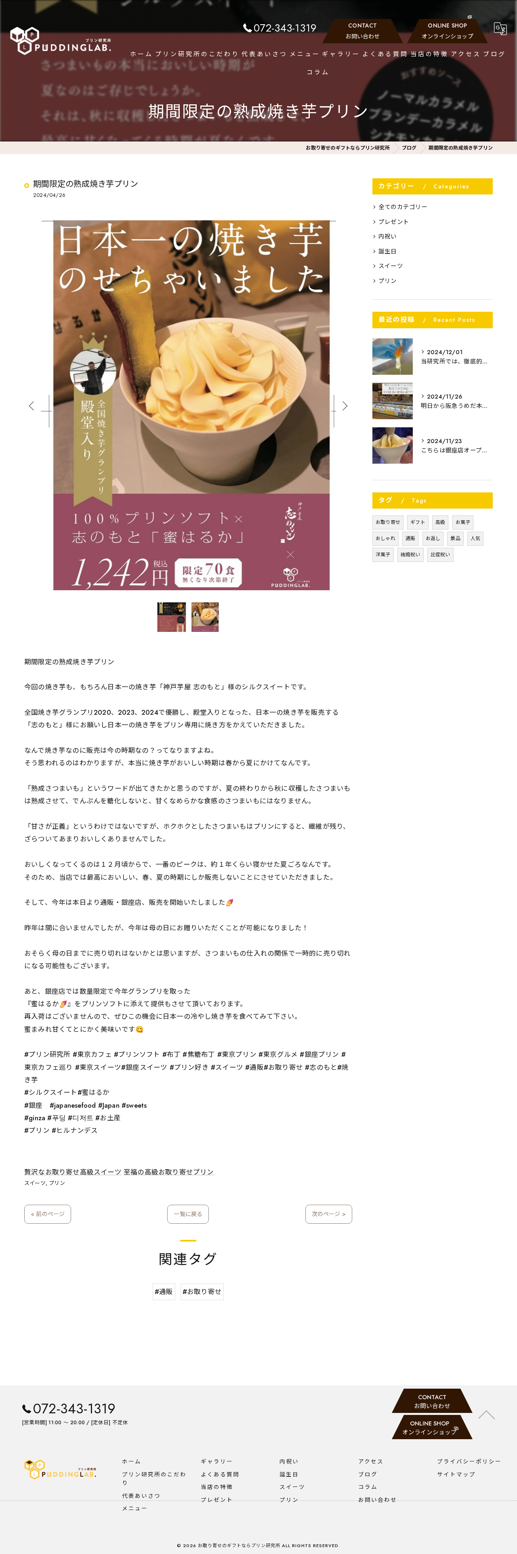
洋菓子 (383, 554)
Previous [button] (32, 405)
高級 (440, 522)
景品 (455, 538)
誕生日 (387, 251)
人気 (475, 538)
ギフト (417, 522)
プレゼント (393, 221)
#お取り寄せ (202, 1291)
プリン (57, 1183)
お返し (433, 538)
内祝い (387, 236)
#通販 (164, 1291)
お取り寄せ (388, 522)
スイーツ (35, 1183)
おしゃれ (385, 538)
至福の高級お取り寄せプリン (169, 1172)
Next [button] (344, 405)
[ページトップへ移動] (487, 1414)
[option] (188, 405)
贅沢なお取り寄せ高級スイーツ (73, 1172)
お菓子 (463, 522)
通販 (410, 538)
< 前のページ (48, 1214)
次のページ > (329, 1214)
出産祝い (440, 554)
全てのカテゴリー (403, 207)
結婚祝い (410, 554)
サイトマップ (456, 1474)
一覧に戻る (188, 1214)
